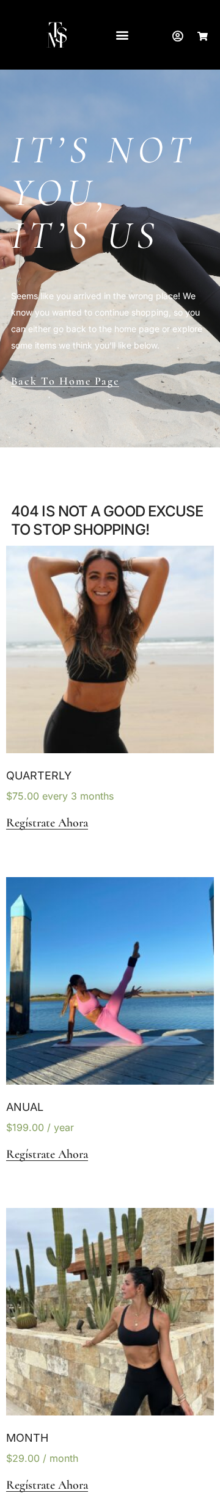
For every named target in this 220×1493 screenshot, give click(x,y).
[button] (122, 35)
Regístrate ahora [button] (47, 823)
